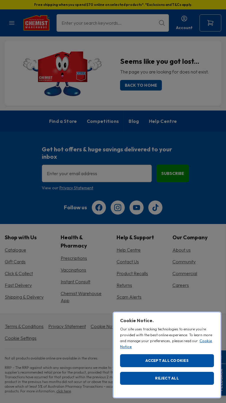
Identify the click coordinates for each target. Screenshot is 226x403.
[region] (167, 355)
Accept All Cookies (167, 360)
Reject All (167, 378)
